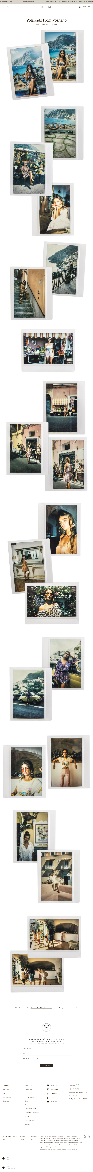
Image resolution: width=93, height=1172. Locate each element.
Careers (27, 1124)
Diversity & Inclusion (32, 1112)
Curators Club (30, 1093)
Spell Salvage (29, 1120)
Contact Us (7, 1097)
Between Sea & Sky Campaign (41, 1008)
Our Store (28, 1089)
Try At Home (29, 1097)
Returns (5, 1085)
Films (27, 1105)
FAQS (5, 1093)
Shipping (6, 1089)
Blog (26, 1101)
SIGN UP (46, 1065)
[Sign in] (81, 7)
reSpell (27, 1116)
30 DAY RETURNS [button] (28, 2)
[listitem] (46, 1046)
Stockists (6, 1101)
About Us (28, 1085)
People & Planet (30, 1109)
